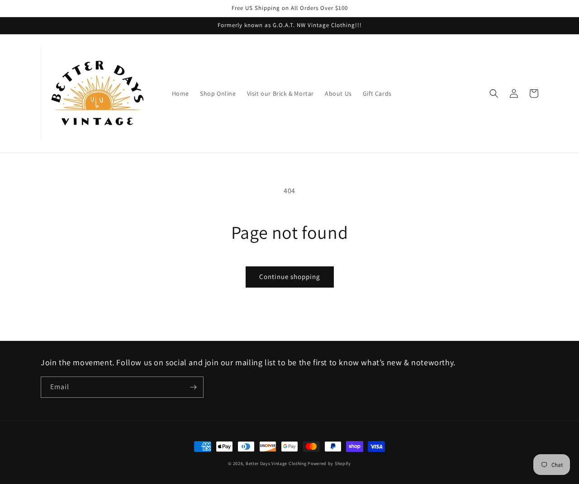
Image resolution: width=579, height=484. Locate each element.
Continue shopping (289, 276)
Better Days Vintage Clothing (276, 463)
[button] (494, 93)
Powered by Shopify (329, 463)
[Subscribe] (193, 387)
